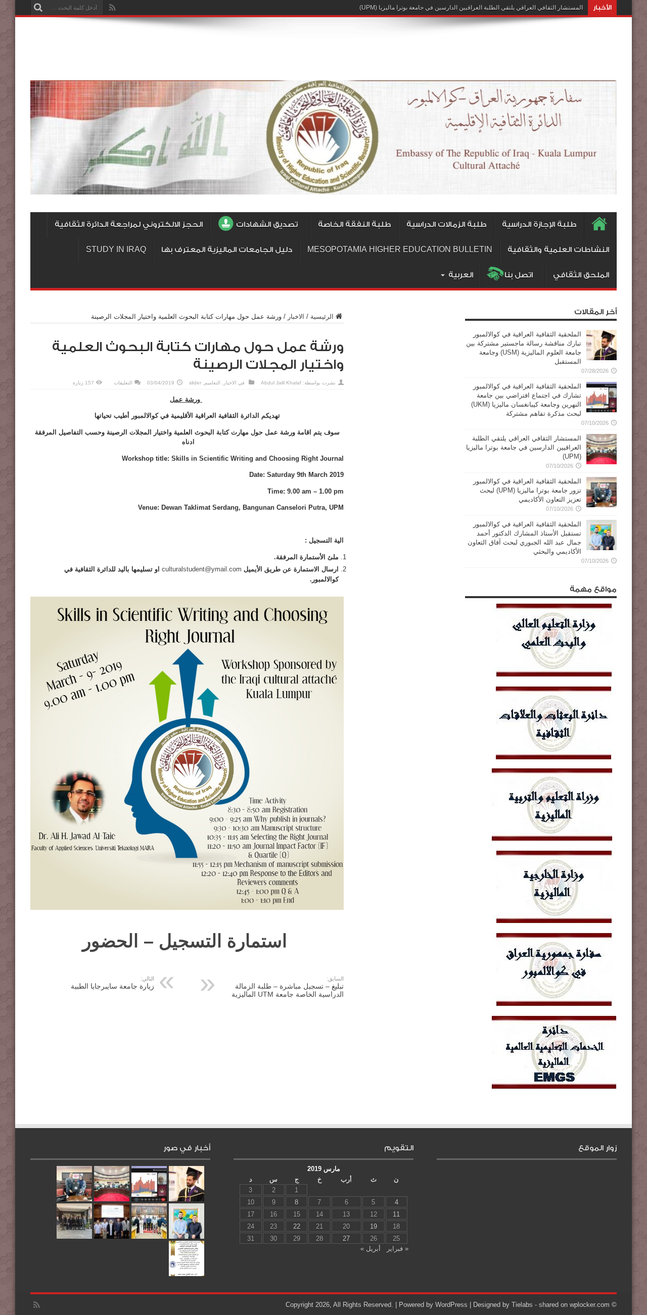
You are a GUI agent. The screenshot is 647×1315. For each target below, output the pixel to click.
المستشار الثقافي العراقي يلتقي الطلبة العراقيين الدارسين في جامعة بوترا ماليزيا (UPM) (471, 7)
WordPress (451, 1304)
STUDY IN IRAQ (116, 250)
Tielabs (522, 1304)
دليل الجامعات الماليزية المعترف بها (226, 250)
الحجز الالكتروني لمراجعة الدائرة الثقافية (129, 224)
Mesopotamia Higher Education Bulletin (399, 250)
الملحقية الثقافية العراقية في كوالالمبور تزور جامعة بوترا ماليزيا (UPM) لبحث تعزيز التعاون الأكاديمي (527, 490)
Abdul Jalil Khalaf (281, 382)
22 (296, 1226)
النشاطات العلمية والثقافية (558, 250)
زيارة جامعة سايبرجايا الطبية (112, 983)
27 (346, 1238)
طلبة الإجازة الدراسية (539, 224)
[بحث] (37, 7)
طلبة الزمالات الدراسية (446, 224)
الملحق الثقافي (581, 275)
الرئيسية (322, 316)
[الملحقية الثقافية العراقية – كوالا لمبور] (323, 187)
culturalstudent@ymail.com (202, 569)
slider (195, 382)
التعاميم (212, 382)
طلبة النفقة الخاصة (354, 224)
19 (373, 1226)
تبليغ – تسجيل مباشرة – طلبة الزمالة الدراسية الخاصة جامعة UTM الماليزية (288, 987)
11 (396, 1214)
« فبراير (397, 1248)
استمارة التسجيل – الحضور (184, 941)
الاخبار (296, 316)
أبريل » (370, 1248)
